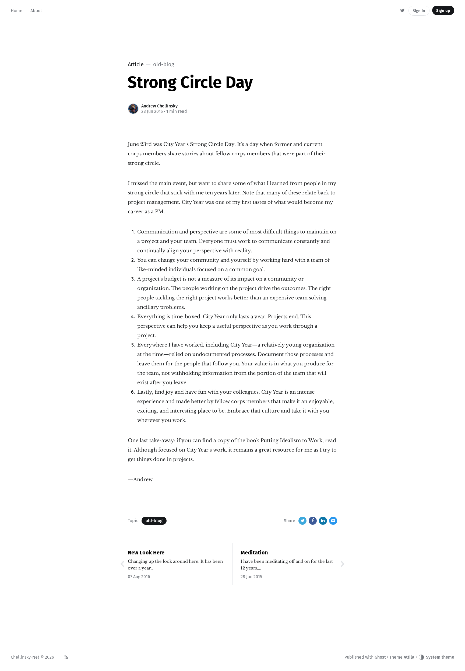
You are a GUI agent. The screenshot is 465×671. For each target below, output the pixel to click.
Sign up (443, 10)
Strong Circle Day (212, 144)
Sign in (419, 10)
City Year (174, 144)
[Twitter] (402, 10)
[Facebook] (313, 521)
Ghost (380, 657)
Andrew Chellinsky (159, 106)
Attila (409, 657)
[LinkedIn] (323, 521)
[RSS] (66, 657)
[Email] (333, 521)
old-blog (154, 520)
